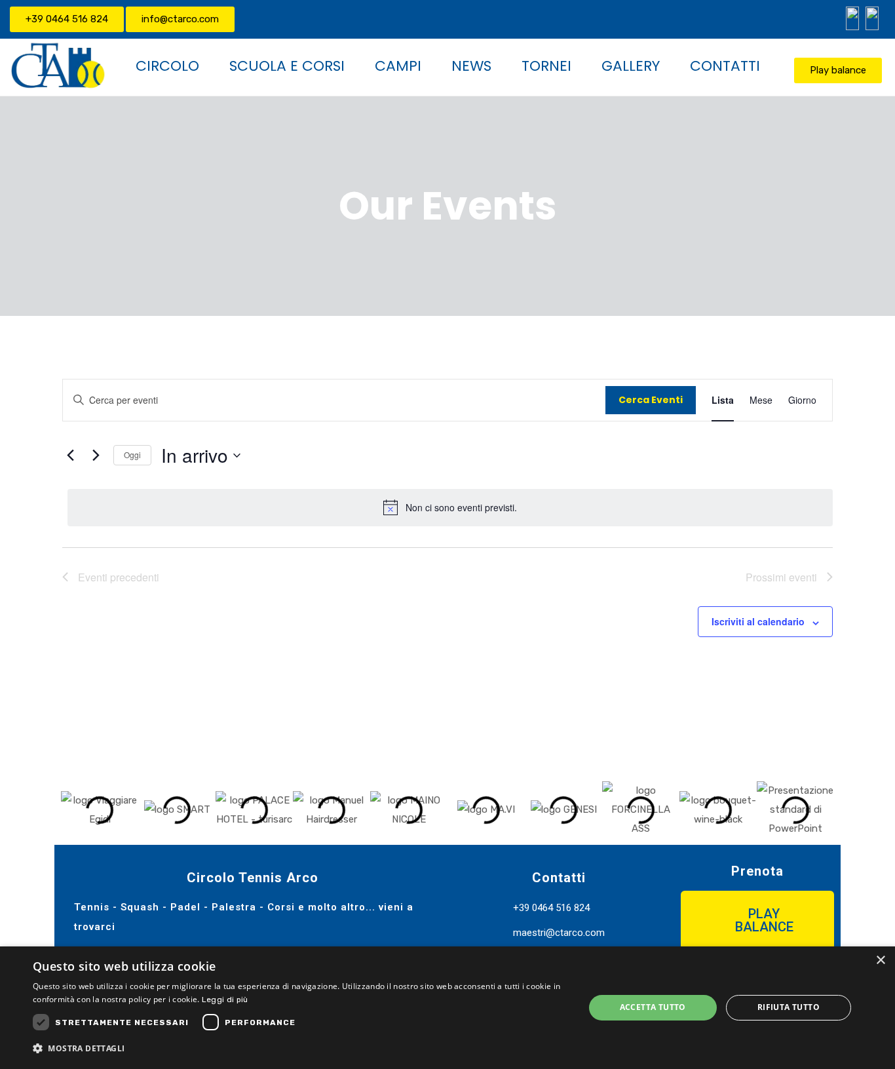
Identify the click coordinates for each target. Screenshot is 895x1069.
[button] (73, 810)
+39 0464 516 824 (67, 19)
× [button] (880, 960)
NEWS (471, 66)
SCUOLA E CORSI (287, 66)
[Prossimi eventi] (96, 455)
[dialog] (447, 1007)
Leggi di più (225, 999)
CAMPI (398, 66)
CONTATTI (725, 66)
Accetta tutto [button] (653, 1007)
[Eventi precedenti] (70, 455)
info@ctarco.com (180, 19)
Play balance (838, 70)
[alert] (450, 507)
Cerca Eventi (651, 399)
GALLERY (630, 66)
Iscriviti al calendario (758, 621)
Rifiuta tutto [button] (788, 1007)
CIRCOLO (167, 66)
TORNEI (546, 66)
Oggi (132, 454)
